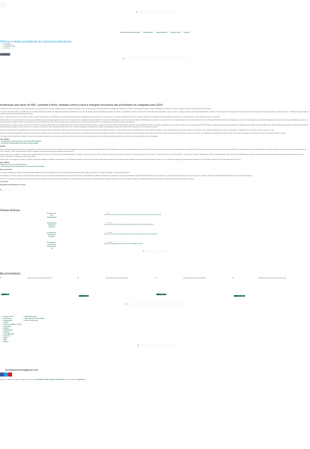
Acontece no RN (175, 32)
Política (5, 338)
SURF (5, 339)
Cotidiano (6, 328)
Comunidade (7, 326)
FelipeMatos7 (81, 379)
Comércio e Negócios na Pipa (12, 324)
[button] (5, 54)
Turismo (5, 341)
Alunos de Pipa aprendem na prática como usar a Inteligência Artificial (123, 243)
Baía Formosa (7, 318)
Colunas (5, 322)
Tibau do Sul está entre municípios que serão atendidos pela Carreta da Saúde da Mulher (129, 224)
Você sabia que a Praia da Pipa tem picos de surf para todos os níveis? (22, 166)
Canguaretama (7, 320)
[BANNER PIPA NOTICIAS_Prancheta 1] (12, 190)
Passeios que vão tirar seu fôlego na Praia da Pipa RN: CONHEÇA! (21, 141)
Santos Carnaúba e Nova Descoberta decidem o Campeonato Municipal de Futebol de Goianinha (131, 234)
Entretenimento (148, 32)
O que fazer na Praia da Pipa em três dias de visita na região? (19, 143)
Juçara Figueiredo (8, 334)
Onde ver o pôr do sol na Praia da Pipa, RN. (14, 164)
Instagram (22, 184)
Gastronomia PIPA (161, 32)
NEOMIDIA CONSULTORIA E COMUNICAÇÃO (51, 379)
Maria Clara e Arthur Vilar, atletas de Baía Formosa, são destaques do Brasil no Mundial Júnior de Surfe (132, 214)
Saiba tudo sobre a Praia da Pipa (130, 32)
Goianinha (6, 332)
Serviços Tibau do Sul (31, 320)
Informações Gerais (31, 316)
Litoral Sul (187, 32)
